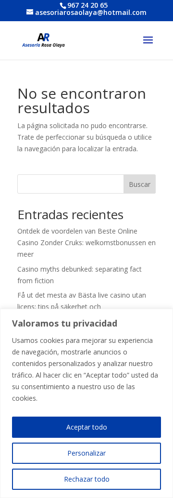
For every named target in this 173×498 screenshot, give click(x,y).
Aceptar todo (86, 427)
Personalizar (86, 453)
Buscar (139, 184)
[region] (86, 403)
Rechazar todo (87, 479)
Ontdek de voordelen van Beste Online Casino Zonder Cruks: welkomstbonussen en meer (86, 242)
